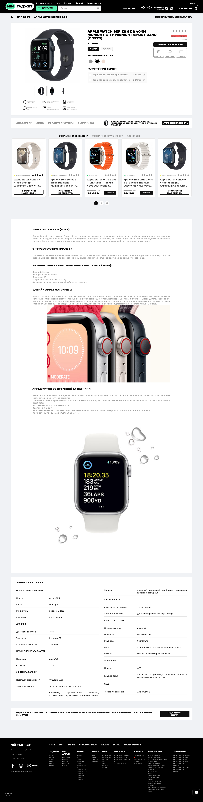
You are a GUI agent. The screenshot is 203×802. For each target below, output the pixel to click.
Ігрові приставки (154, 763)
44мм (106, 48)
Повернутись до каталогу (173, 17)
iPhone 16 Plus (82, 771)
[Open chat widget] (196, 792)
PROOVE (151, 785)
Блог (58, 3)
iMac (103, 763)
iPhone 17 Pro (81, 759)
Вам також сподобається (73, 135)
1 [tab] (96, 203)
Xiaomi (51, 759)
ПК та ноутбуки (153, 777)
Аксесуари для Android (178, 770)
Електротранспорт (154, 781)
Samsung (52, 755)
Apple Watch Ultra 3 (121, 757)
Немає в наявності (178, 36)
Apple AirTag (152, 771)
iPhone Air (80, 761)
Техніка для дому (154, 757)
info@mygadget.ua (17, 758)
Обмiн (52, 745)
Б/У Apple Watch (65, 764)
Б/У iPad (65, 761)
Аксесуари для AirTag (181, 767)
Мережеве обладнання (156, 789)
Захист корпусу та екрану (107, 135)
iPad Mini (95, 761)
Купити (110, 192)
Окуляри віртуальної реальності (155, 768)
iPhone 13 (80, 779)
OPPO (51, 761)
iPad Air (94, 757)
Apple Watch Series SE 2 (51, 17)
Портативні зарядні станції (158, 759)
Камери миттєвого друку (157, 765)
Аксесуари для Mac (180, 759)
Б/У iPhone (66, 757)
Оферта (116, 745)
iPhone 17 (80, 763)
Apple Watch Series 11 (121, 755)
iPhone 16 (80, 773)
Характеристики (60, 123)
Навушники (138, 763)
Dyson (150, 779)
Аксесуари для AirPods (178, 764)
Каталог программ (132, 745)
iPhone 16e (80, 775)
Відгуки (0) (86, 123)
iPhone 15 (80, 777)
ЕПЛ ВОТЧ (23, 17)
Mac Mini (105, 765)
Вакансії (79, 3)
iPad (93, 755)
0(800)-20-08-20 (16, 754)
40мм (93, 48)
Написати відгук (174, 714)
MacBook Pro (106, 755)
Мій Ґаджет (21, 744)
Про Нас (71, 745)
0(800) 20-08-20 (152, 7)
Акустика (137, 761)
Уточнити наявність (170, 44)
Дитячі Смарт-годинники (157, 787)
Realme (51, 765)
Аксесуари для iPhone (181, 755)
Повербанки (152, 761)
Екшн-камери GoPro (155, 775)
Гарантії (105, 745)
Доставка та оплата (44, 3)
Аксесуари (24, 123)
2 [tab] (101, 203)
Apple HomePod (139, 759)
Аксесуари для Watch (181, 761)
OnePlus (52, 763)
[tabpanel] (29, 167)
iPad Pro (94, 759)
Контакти (68, 3)
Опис (40, 123)
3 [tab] (107, 203)
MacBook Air (106, 757)
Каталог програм (94, 3)
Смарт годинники (154, 783)
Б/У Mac (65, 760)
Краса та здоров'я (154, 755)
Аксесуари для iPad (180, 757)
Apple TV (151, 773)
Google (51, 757)
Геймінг (151, 791)
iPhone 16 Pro (81, 769)
